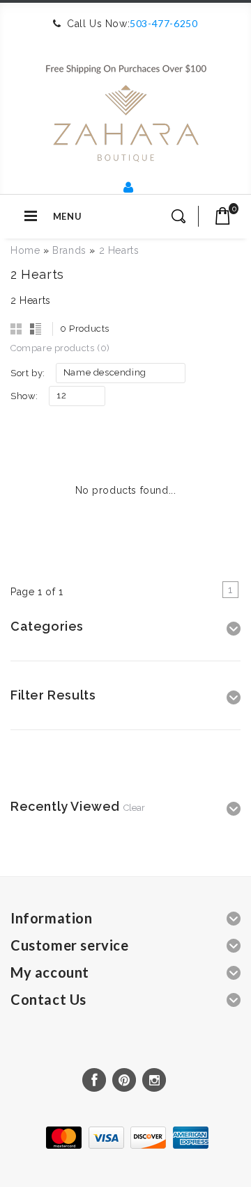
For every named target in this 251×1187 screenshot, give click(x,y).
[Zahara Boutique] (125, 107)
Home (25, 250)
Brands (69, 250)
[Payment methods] (125, 1145)
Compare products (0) (60, 348)
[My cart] (222, 216)
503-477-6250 (163, 23)
